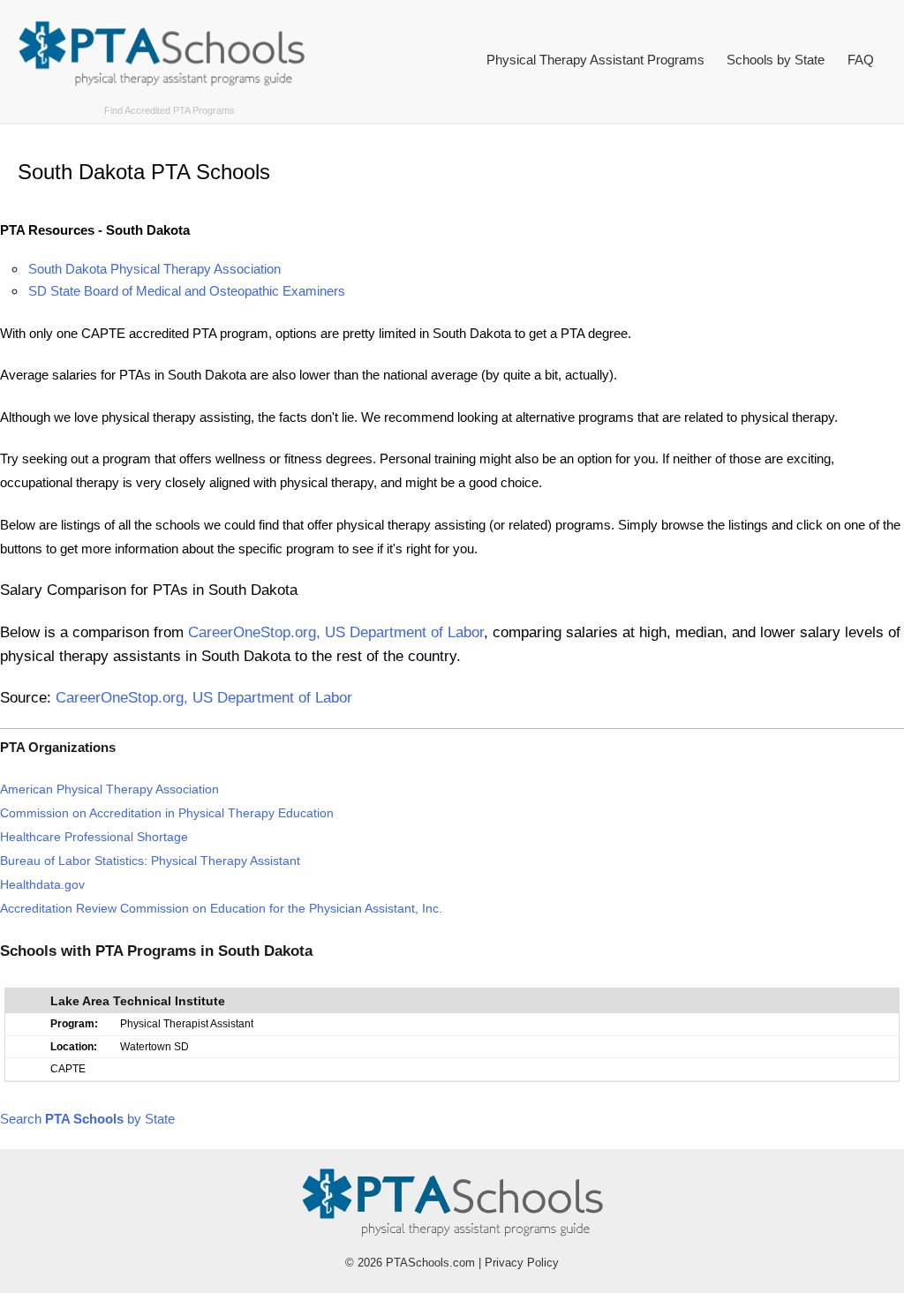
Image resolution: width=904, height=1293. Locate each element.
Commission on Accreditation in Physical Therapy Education (167, 813)
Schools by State (776, 59)
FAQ (861, 59)
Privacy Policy (522, 1262)
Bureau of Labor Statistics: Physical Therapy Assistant (150, 861)
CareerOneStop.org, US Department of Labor (336, 632)
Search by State (87, 1118)
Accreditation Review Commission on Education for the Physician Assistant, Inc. (221, 908)
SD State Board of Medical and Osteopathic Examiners (186, 290)
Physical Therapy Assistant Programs (595, 59)
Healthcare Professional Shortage (94, 837)
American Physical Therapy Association (109, 789)
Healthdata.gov (42, 884)
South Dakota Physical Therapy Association (154, 268)
